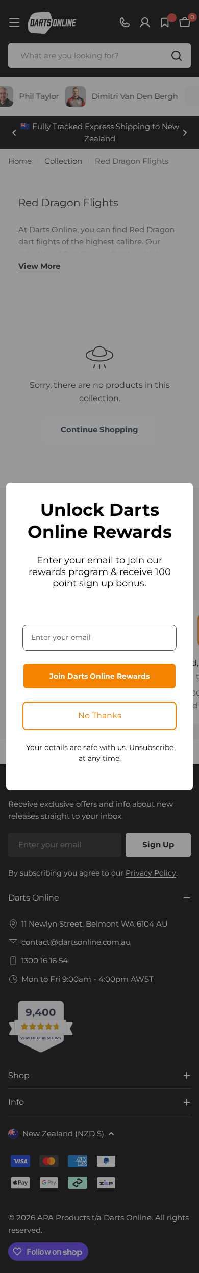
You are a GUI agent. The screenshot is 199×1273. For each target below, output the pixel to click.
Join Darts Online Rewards (99, 676)
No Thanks (99, 715)
